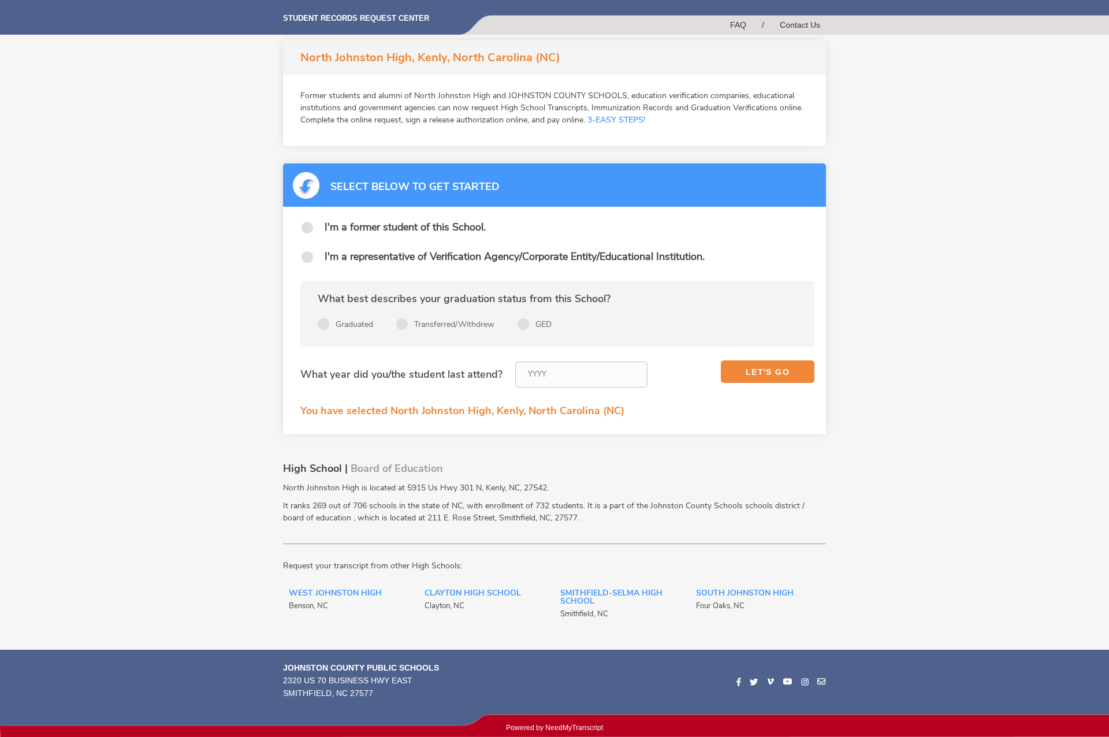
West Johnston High (335, 593)
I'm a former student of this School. (405, 227)
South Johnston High (745, 593)
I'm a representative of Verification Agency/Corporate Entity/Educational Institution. (515, 256)
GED (543, 324)
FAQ (738, 24)
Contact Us (800, 24)
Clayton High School (473, 593)
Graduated (354, 324)
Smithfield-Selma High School (611, 597)
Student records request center (356, 18)
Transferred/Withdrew (454, 324)
